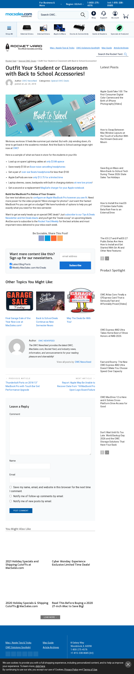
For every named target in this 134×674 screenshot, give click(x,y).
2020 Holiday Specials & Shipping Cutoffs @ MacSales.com (27, 604)
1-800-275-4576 (93, 4)
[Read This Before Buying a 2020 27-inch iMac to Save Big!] (73, 587)
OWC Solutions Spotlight (88, 48)
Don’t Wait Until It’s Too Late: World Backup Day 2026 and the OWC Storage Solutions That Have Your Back (112, 438)
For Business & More (47, 4)
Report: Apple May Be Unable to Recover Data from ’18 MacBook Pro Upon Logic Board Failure (76, 386)
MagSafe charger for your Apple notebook (62, 188)
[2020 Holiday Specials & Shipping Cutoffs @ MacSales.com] (27, 587)
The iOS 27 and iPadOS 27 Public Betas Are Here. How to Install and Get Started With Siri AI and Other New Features (114, 244)
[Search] (83, 15)
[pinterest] (43, 362)
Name (12, 460)
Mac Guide (107, 48)
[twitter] (38, 362)
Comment (14, 414)
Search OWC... (49, 14)
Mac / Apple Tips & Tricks (62, 48)
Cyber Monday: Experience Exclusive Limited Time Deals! (71, 563)
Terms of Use (90, 669)
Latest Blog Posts (21, 264)
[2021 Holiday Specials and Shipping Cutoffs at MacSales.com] (27, 546)
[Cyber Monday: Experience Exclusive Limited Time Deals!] (73, 546)
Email (12, 474)
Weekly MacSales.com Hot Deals (29, 267)
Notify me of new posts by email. (32, 501)
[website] (30, 362)
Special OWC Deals (60, 81)
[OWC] (19, 15)
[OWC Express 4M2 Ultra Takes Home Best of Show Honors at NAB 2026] (114, 318)
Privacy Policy (71, 669)
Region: (74, 4)
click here (40, 666)
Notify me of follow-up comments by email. (38, 496)
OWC (15, 148)
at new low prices (83, 182)
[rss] (51, 362)
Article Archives (121, 48)
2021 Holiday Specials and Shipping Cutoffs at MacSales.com (22, 565)
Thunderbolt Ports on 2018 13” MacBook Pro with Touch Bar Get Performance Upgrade (23, 386)
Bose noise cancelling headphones (47, 166)
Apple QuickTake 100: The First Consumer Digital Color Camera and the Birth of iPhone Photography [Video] (113, 97)
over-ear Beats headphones (36, 172)
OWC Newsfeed (29, 81)
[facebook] (34, 362)
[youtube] (47, 362)
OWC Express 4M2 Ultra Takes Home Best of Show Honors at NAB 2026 (114, 333)
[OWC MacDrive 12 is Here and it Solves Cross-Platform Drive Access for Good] (114, 386)
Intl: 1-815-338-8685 (115, 4)
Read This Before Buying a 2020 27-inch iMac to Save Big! (72, 604)
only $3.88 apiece (55, 161)
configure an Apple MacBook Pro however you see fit (60, 197)
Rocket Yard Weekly (48, 221)
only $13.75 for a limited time (48, 177)
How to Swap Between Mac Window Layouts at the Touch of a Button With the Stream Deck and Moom (114, 135)
